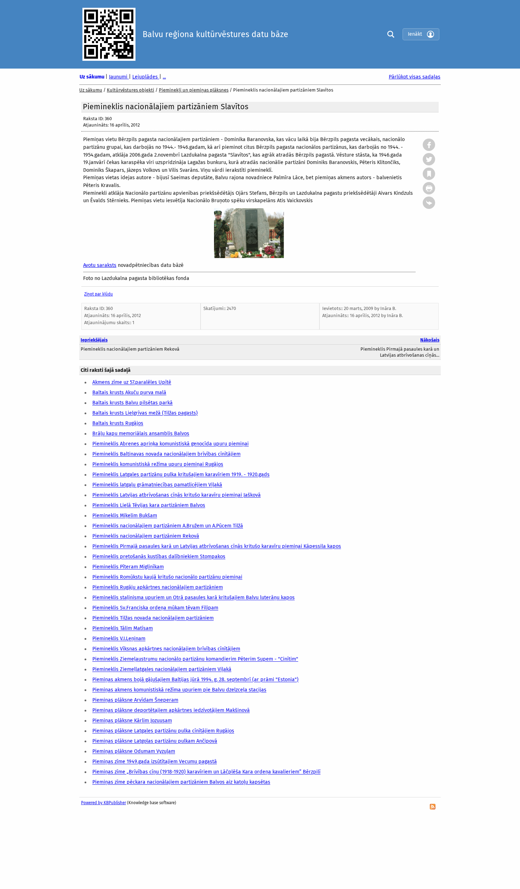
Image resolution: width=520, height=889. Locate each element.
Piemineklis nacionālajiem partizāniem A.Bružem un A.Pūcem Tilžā (167, 526)
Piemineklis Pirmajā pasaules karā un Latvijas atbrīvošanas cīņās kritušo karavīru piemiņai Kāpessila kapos (216, 547)
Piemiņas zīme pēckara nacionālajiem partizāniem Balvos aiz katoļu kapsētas (181, 782)
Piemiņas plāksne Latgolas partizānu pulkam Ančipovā (154, 741)
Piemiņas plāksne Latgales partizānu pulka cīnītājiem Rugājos (163, 731)
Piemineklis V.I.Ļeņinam (118, 639)
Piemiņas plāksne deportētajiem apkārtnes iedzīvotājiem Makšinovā (171, 711)
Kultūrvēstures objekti (130, 90)
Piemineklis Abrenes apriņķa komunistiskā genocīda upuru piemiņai (170, 444)
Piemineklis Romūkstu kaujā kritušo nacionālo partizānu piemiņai (167, 577)
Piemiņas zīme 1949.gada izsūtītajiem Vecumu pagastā (154, 762)
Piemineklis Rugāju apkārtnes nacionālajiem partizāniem (157, 588)
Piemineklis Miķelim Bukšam (124, 516)
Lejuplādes (145, 77)
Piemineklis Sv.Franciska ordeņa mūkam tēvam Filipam (155, 608)
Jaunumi (119, 77)
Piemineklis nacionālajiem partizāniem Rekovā (145, 536)
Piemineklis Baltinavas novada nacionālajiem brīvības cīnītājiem (166, 454)
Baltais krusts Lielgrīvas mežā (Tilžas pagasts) (145, 413)
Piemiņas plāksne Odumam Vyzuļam (133, 752)
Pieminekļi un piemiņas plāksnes (194, 90)
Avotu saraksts (99, 265)
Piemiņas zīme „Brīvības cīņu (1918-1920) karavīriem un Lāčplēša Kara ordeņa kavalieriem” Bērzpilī (206, 772)
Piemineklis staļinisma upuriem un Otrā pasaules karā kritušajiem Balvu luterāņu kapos (193, 598)
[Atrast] (389, 34)
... (164, 77)
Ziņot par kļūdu (98, 294)
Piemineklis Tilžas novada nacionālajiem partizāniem (153, 618)
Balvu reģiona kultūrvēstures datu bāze (215, 34)
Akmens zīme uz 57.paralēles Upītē (131, 383)
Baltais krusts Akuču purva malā (129, 393)
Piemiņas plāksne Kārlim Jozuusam (132, 721)
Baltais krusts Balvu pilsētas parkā (132, 403)
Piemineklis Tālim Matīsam (122, 629)
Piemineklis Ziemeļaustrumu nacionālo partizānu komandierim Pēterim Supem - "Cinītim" (195, 659)
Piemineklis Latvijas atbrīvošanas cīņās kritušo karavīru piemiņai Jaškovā (176, 495)
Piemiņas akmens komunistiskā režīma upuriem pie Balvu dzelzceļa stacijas (179, 690)
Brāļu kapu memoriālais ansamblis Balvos (140, 434)
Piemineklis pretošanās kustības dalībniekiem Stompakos (158, 557)
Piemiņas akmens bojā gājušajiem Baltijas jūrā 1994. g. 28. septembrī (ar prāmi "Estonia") (195, 680)
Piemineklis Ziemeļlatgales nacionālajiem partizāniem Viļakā (161, 670)
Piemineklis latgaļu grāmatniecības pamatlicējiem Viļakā (157, 485)
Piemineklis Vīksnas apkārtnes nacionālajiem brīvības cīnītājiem (166, 649)
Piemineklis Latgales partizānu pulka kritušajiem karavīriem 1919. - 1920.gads (181, 475)
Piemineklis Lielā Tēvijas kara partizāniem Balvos (148, 506)
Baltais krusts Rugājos (117, 424)
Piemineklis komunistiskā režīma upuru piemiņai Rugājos (157, 465)
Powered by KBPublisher (103, 802)
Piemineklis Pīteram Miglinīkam (128, 567)
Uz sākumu (92, 77)
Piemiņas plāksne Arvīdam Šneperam (135, 700)
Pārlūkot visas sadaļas (414, 77)
